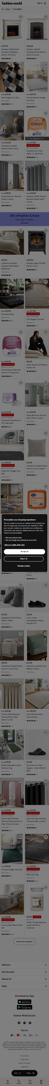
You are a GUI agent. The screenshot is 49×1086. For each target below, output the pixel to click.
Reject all (23, 559)
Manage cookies (24, 566)
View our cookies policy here (14, 545)
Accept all (24, 551)
